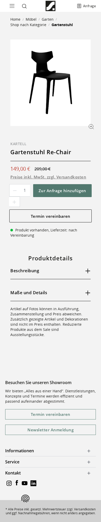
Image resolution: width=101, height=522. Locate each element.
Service (12, 462)
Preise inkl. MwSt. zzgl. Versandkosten (48, 177)
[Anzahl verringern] (14, 190)
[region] (50, 83)
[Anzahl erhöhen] (14, 202)
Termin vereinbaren (50, 216)
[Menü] (10, 6)
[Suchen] (23, 6)
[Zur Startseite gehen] (50, 6)
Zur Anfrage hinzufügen (62, 190)
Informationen (19, 451)
